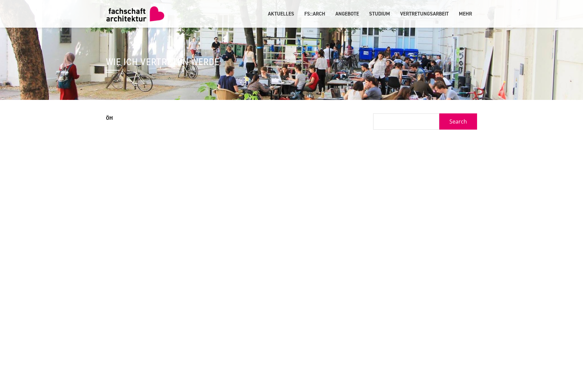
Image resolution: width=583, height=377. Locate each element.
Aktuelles (281, 13)
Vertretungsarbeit (424, 13)
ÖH (109, 118)
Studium (379, 13)
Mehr (465, 13)
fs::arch (314, 13)
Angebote (347, 13)
